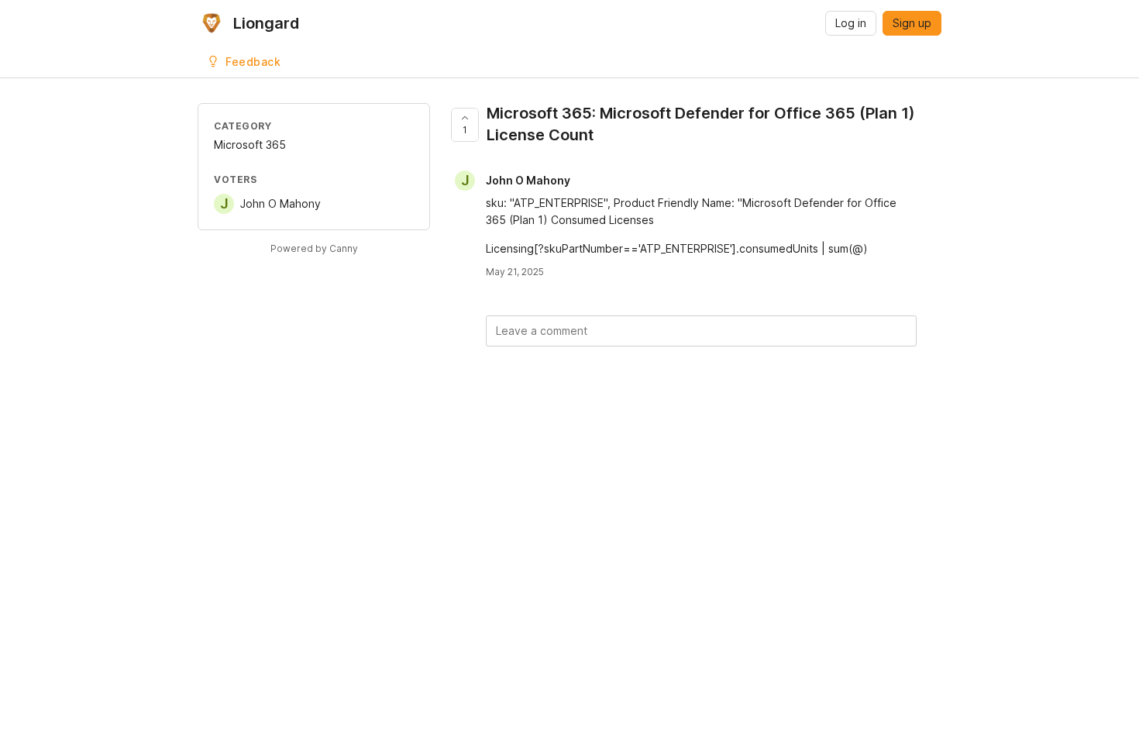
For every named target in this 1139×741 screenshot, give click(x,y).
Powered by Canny (314, 248)
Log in (850, 22)
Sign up (912, 22)
